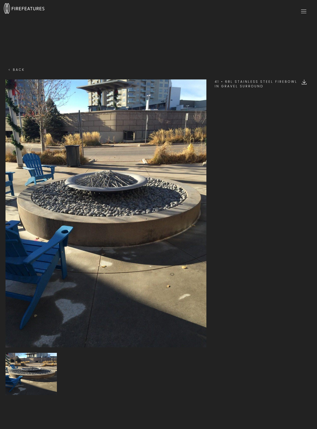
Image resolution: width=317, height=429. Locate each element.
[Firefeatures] (24, 8)
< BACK (16, 70)
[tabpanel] (106, 213)
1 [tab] (111, 345)
